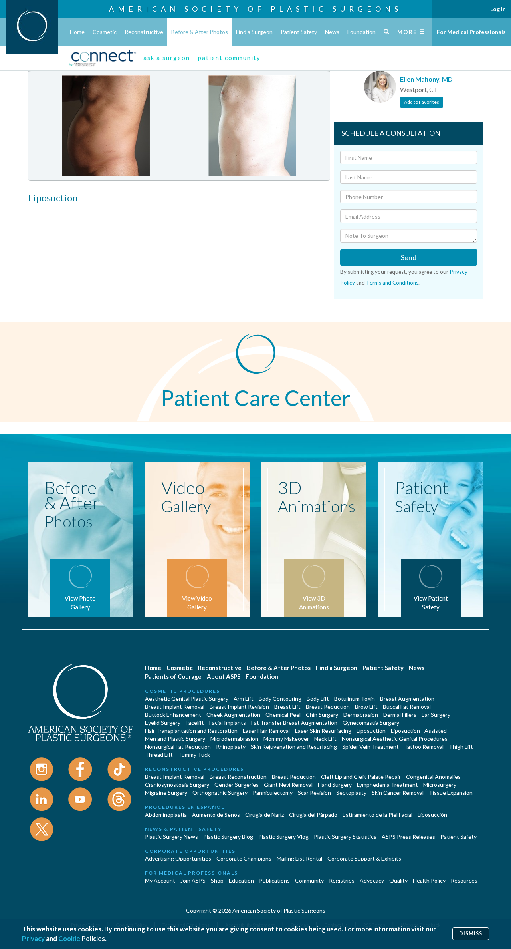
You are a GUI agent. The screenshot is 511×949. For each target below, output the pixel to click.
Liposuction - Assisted (419, 730)
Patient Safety (299, 31)
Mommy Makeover (286, 738)
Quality (398, 880)
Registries (342, 880)
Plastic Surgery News (171, 836)
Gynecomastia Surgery (371, 722)
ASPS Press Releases (408, 836)
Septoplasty (351, 792)
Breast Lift (287, 706)
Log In (498, 9)
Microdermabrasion (234, 738)
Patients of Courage (173, 676)
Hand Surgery (335, 784)
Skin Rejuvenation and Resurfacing (294, 746)
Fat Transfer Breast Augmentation (294, 722)
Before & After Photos (199, 31)
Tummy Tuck (194, 754)
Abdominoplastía (166, 814)
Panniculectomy (273, 792)
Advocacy (372, 880)
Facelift (195, 722)
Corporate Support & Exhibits (364, 858)
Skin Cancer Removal (398, 792)
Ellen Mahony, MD (426, 79)
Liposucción (432, 814)
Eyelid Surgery (162, 722)
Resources (464, 880)
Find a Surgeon (254, 31)
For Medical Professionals (471, 31)
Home (77, 31)
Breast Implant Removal (174, 706)
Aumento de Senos (216, 814)
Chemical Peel (283, 714)
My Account (160, 880)
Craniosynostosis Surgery (177, 784)
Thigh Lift (461, 746)
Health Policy (429, 880)
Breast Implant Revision (239, 706)
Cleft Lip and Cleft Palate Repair (361, 776)
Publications (274, 880)
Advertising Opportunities (178, 858)
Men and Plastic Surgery (175, 738)
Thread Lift (159, 754)
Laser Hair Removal (266, 730)
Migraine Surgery (166, 792)
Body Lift (318, 698)
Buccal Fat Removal (407, 706)
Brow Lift (366, 706)
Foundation (361, 31)
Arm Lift (244, 698)
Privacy (33, 938)
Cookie (69, 938)
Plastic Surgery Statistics (345, 836)
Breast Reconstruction (238, 776)
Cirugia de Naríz (264, 814)
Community (309, 880)
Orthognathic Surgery (220, 792)
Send (408, 257)
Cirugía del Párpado (313, 814)
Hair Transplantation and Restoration (191, 730)
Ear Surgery (436, 714)
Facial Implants (227, 722)
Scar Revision (314, 792)
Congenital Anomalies (433, 776)
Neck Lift (325, 738)
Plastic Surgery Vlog (283, 836)
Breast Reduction (328, 706)
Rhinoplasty (231, 746)
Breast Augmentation (407, 698)
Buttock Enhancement (173, 714)
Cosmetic (105, 31)
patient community (229, 57)
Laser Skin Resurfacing (323, 730)
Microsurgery (439, 784)
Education (241, 880)
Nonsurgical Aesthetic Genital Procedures (395, 738)
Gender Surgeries (236, 784)
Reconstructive (144, 31)
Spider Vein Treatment (370, 746)
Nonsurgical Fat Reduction (178, 746)
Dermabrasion (360, 714)
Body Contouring (280, 698)
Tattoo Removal (424, 746)
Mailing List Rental (299, 858)
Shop (217, 880)
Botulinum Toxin (354, 698)
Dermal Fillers (399, 714)
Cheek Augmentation (233, 714)
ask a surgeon (166, 57)
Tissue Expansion (451, 792)
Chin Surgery (322, 714)
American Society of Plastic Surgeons (255, 8)
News (332, 31)
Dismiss (470, 934)
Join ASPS (193, 880)
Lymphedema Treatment (387, 784)
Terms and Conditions (392, 282)
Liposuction (371, 730)
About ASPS (223, 676)
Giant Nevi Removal (288, 784)
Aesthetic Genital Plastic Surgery (186, 698)
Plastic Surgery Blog (228, 836)
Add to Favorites (421, 102)
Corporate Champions (243, 858)
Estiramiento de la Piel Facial (377, 814)
